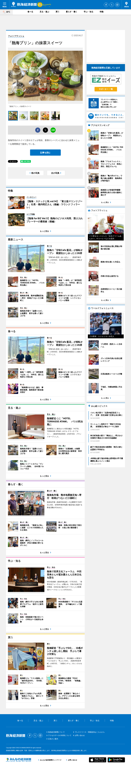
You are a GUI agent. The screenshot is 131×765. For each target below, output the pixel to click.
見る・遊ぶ (44, 11)
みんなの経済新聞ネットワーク (18, 760)
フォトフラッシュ (16, 36)
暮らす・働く (71, 11)
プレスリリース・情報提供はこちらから (90, 732)
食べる (30, 11)
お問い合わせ (80, 735)
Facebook (106, 5)
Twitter (112, 5)
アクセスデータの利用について (59, 735)
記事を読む (45, 152)
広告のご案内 (53, 739)
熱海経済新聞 (24, 4)
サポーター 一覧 (106, 89)
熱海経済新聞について (56, 732)
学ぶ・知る (88, 11)
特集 (102, 11)
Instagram (117, 5)
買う (57, 11)
